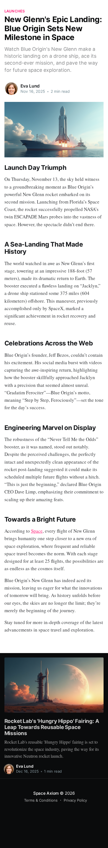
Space (37, 531)
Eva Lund (30, 86)
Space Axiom (46, 793)
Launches (14, 11)
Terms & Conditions (41, 800)
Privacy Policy (75, 800)
